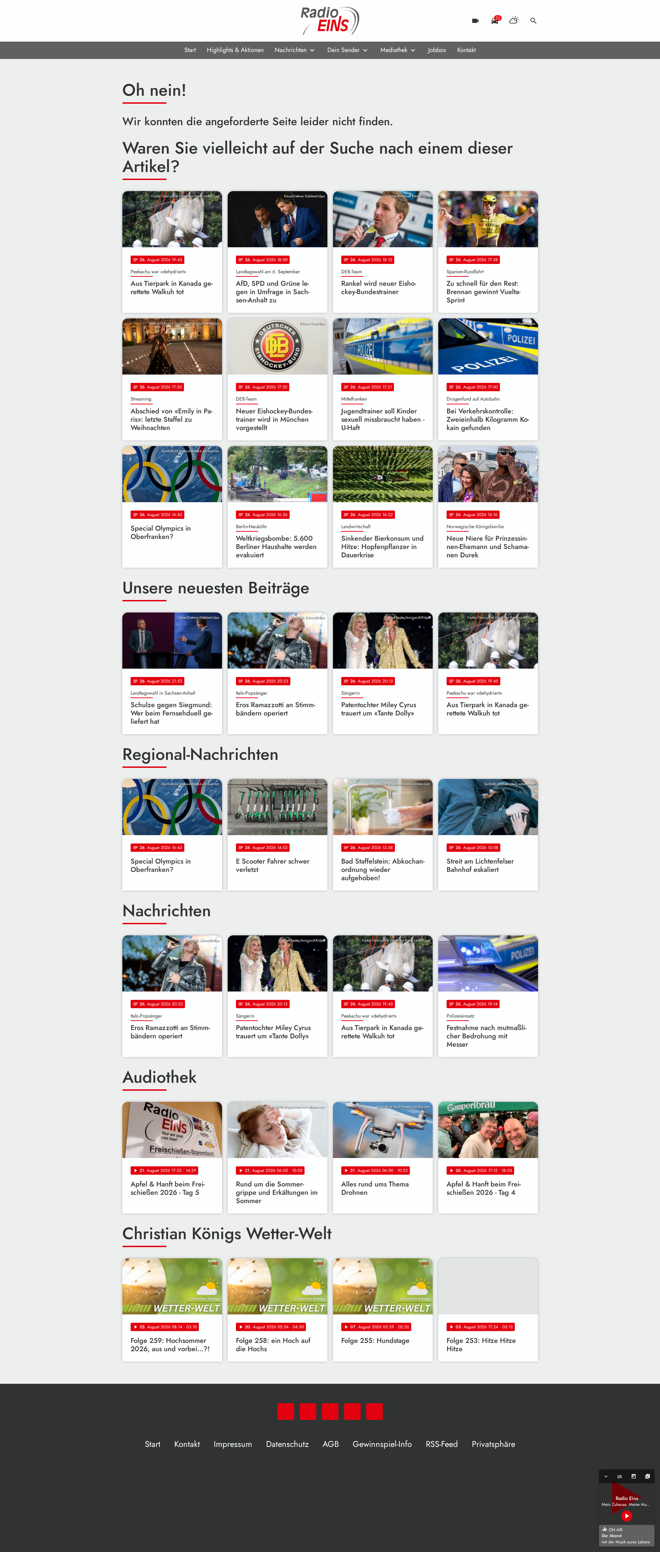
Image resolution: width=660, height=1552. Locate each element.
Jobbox (437, 49)
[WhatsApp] (129, 21)
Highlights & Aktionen (235, 49)
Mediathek (393, 49)
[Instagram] (157, 21)
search (533, 21)
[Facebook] (143, 21)
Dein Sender (343, 49)
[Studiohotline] (185, 21)
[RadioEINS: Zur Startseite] (330, 21)
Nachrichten (291, 49)
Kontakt (466, 49)
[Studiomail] (171, 21)
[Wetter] (514, 21)
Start (190, 49)
